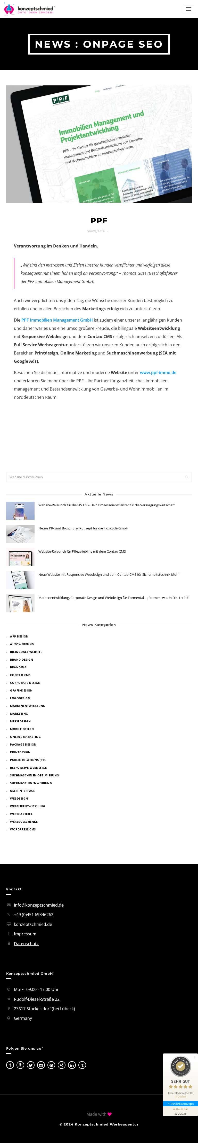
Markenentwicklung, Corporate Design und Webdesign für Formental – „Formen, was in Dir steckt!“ (113, 597)
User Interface (22, 791)
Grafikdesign (21, 690)
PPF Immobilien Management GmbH (57, 320)
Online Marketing (25, 737)
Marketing (19, 713)
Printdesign (20, 752)
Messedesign (20, 721)
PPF (99, 220)
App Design (19, 636)
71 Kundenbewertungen (180, 1103)
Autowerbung (22, 644)
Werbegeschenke (24, 821)
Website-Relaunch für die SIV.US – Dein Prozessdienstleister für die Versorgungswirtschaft (106, 505)
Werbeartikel (21, 814)
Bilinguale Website (26, 652)
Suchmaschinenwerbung (31, 783)
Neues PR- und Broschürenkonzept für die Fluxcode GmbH (83, 528)
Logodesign (20, 698)
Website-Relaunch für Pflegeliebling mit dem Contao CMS (82, 551)
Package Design (23, 744)
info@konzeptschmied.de (39, 905)
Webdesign (19, 798)
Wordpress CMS (23, 829)
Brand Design (21, 659)
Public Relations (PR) (28, 760)
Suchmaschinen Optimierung (34, 775)
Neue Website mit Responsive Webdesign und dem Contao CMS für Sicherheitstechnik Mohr (109, 574)
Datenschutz (26, 943)
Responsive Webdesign (28, 767)
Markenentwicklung (27, 706)
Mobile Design (22, 729)
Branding (18, 667)
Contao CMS (20, 675)
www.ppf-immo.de (158, 372)
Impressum (25, 934)
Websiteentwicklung (27, 806)
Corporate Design (25, 683)
